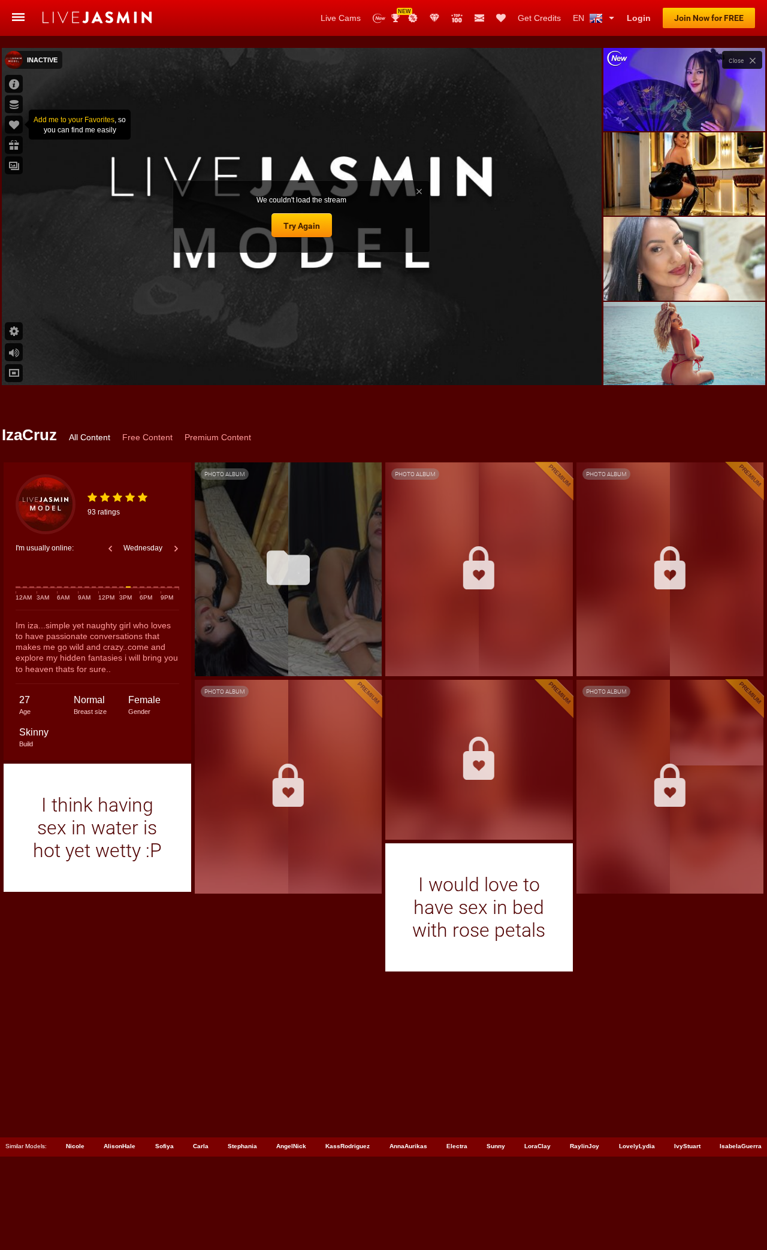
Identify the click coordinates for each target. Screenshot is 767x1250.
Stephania (242, 1146)
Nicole (75, 1146)
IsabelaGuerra (741, 1146)
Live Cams (341, 18)
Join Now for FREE (709, 18)
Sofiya (164, 1146)
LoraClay (537, 1146)
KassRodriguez (347, 1146)
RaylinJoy (584, 1146)
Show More (684, 365)
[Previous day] (110, 549)
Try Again (301, 226)
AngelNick (291, 1146)
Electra (456, 1146)
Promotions (413, 18)
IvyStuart (687, 1146)
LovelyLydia (637, 1146)
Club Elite (434, 18)
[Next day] (176, 549)
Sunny (496, 1146)
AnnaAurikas (408, 1146)
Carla (201, 1146)
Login (639, 18)
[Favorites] (501, 18)
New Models (379, 18)
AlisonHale (119, 1146)
